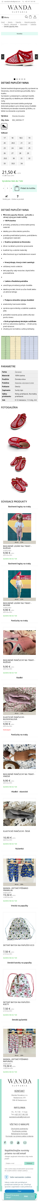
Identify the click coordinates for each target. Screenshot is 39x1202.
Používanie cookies (19, 1131)
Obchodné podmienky (19, 1129)
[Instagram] (11, 1143)
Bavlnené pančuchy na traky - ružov (19, 661)
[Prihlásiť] (34, 17)
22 (29, 143)
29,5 (5, 158)
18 (12, 138)
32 (29, 158)
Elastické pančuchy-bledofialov (14, 718)
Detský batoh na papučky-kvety (16, 1003)
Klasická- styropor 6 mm (24, 383)
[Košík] (30, 18)
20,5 (13, 143)
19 (29, 138)
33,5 (13, 163)
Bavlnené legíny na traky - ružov (17, 547)
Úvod (3, 22)
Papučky (18, 22)
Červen (18, 372)
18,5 (20, 138)
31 (21, 158)
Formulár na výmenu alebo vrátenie (19, 1136)
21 (21, 143)
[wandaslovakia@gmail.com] (25, 1143)
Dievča (10, 22)
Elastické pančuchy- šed (16, 831)
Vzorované (23, 24)
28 (20, 153)
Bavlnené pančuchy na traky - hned (19, 775)
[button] (35, 1194)
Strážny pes (6, 199)
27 (12, 153)
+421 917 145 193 (30, 1)
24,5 (20, 148)
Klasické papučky (30, 22)
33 (5, 163)
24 (12, 148)
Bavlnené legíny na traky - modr (17, 604)
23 (5, 148)
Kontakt (19, 1090)
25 (29, 148)
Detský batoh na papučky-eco (18, 945)
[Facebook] (5, 1143)
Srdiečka (33, 24)
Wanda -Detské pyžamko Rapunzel (15, 1060)
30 (14, 158)
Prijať (19, 1191)
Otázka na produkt (17, 199)
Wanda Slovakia (18, 116)
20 (5, 143)
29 (28, 153)
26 (5, 153)
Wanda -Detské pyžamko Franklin (15, 889)
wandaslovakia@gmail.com (12, 1)
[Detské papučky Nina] (19, 56)
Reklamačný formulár (19, 1134)
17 (5, 138)
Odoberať (29, 1163)
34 (21, 163)
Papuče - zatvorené (10, 24)
